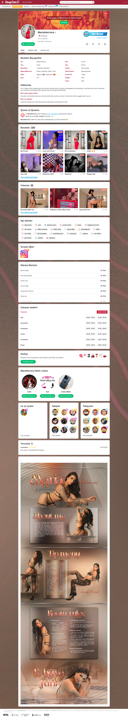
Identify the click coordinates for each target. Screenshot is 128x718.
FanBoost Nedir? (102, 38)
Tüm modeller (6, 6)
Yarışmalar (51, 6)
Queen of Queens (52, 114)
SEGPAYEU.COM (55, 710)
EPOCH (48, 710)
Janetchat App (63, 6)
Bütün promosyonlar (39, 6)
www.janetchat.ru (22, 710)
